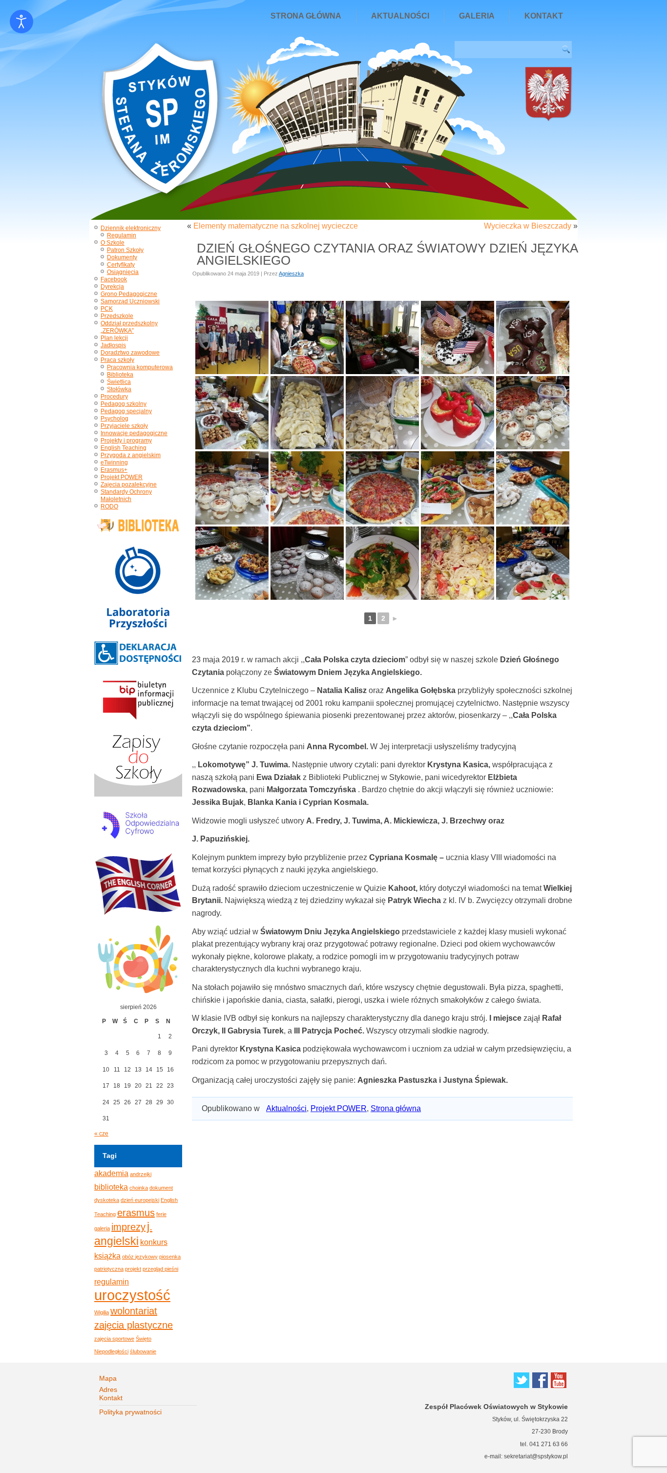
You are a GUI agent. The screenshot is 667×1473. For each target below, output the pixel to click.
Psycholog (114, 418)
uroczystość (132, 1295)
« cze (101, 1133)
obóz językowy (140, 1257)
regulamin (111, 1281)
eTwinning (114, 462)
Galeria (477, 16)
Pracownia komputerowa (140, 367)
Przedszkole (117, 316)
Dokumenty (122, 257)
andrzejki (140, 1174)
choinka (138, 1188)
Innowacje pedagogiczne (134, 433)
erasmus (136, 1212)
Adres (108, 1389)
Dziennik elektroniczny (131, 228)
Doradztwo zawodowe (130, 352)
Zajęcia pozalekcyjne (129, 484)
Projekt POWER (122, 477)
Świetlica (119, 382)
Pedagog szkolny (123, 403)
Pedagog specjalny (126, 411)
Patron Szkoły (125, 250)
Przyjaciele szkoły (124, 425)
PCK (107, 308)
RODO (109, 506)
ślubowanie (143, 1351)
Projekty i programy (126, 440)
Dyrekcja (112, 286)
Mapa (108, 1378)
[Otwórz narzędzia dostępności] (21, 21)
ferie (161, 1214)
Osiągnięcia (123, 272)
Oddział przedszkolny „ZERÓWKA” (129, 327)
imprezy (128, 1226)
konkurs (153, 1242)
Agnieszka (291, 273)
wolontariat (133, 1310)
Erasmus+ (114, 469)
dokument (161, 1188)
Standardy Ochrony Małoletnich (126, 495)
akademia (111, 1173)
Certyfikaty (121, 264)
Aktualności (400, 16)
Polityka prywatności (130, 1412)
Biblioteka (120, 374)
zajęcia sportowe (114, 1339)
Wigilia (101, 1312)
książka (107, 1255)
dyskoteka (106, 1200)
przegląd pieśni (160, 1269)
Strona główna (306, 16)
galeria (102, 1228)
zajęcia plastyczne (133, 1325)
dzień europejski (140, 1200)
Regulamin (121, 235)
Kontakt (543, 16)
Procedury (114, 396)
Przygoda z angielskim (131, 455)
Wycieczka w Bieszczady (527, 226)
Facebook (114, 279)
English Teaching (123, 447)
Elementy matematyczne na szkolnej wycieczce (275, 226)
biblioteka (111, 1186)
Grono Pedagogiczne (129, 294)
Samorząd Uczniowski (130, 301)
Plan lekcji (114, 338)
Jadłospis (113, 345)
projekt (133, 1269)
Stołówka (119, 389)
